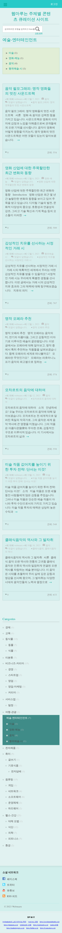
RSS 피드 (12, 896)
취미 (7, 753)
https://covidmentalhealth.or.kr (49, 922)
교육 (7, 633)
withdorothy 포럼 (25, 925)
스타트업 (13, 675)
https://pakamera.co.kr (11, 925)
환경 (7, 845)
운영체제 (13, 802)
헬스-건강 (10, 815)
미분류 (9, 657)
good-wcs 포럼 (33, 922)
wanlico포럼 (54, 925)
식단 (10, 827)
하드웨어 (13, 808)
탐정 (10, 705)
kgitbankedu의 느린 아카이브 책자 (14, 922)
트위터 (11, 884)
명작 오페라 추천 (18, 318)
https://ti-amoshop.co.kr (47, 928)
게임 (10, 785)
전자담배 (16, 771)
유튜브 (11, 890)
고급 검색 (38, 33)
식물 (10, 650)
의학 (10, 832)
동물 (10, 644)
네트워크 (13, 791)
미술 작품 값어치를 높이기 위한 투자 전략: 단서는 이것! (31, 480)
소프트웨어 (14, 796)
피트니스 (13, 838)
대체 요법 (13, 821)
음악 (11, 63)
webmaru (18, 98)
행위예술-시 (15, 68)
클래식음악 (38, 548)
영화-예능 (14, 58)
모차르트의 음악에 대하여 (25, 389)
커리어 (12, 692)
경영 (10, 669)
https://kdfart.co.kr (32, 928)
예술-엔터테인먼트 (17, 717)
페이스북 (12, 879)
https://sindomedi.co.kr (40, 925)
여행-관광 (10, 712)
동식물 (9, 638)
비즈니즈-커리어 (14, 663)
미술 (11, 52)
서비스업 (10, 699)
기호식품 (13, 765)
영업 (10, 680)
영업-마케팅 (15, 686)
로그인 (54, 4)
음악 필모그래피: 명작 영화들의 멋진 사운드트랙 (30, 104)
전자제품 (10, 747)
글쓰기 (12, 759)
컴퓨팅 (9, 779)
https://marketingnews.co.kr (15, 928)
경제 (7, 627)
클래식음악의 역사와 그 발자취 (29, 539)
